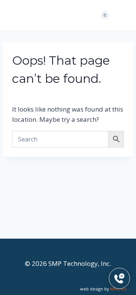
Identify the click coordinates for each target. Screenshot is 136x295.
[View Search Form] (81, 15)
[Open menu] (120, 15)
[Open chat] (119, 278)
